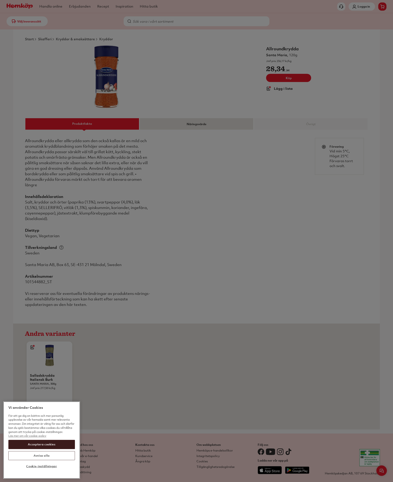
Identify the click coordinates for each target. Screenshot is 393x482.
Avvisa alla (42, 455)
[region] (41, 440)
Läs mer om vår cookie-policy (27, 436)
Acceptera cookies (41, 444)
